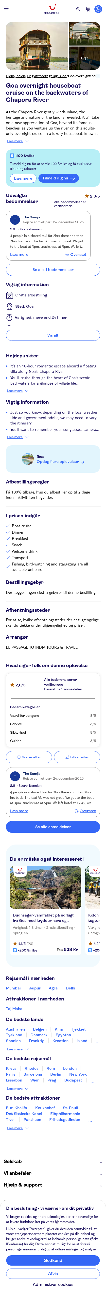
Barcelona (32, 1074)
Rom (51, 1068)
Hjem (10, 76)
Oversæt (78, 255)
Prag (52, 1080)
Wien (34, 1080)
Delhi (70, 988)
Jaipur (35, 988)
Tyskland (14, 1035)
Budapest (73, 1080)
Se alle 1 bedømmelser (53, 269)
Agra (53, 988)
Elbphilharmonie (65, 1113)
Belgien (40, 1029)
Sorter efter (31, 757)
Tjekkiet (78, 1029)
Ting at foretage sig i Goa (47, 76)
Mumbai (13, 988)
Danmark (39, 1035)
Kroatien (61, 1040)
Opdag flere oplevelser (58, 461)
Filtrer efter (79, 757)
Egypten (63, 1035)
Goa (40, 456)
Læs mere (15, 141)
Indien (20, 76)
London (70, 1068)
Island (82, 1040)
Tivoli (11, 1119)
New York (78, 1074)
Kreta (11, 1068)
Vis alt (53, 335)
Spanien (13, 1040)
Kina (59, 1029)
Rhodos (31, 1068)
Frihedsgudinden (64, 1119)
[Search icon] (78, 9)
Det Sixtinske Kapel (24, 1113)
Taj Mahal (14, 1008)
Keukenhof (45, 1107)
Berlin (55, 1074)
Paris (10, 1074)
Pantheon (32, 1119)
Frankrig (36, 1040)
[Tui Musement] (53, 9)
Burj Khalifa (16, 1107)
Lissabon (14, 1080)
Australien (15, 1029)
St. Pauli (70, 1107)
